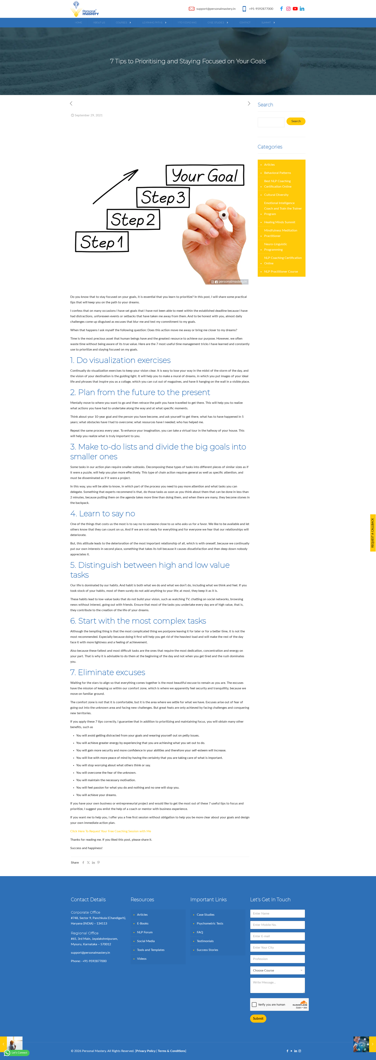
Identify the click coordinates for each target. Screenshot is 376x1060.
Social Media (146, 941)
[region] (188, 1048)
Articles (269, 164)
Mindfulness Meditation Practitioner (280, 233)
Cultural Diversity (276, 194)
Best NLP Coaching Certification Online (277, 184)
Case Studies (205, 914)
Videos (141, 958)
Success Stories (207, 950)
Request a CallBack (372, 533)
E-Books (142, 923)
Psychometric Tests (210, 923)
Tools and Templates (150, 950)
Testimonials (205, 941)
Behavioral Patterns (277, 172)
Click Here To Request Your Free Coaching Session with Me (110, 831)
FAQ (200, 932)
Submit (258, 1018)
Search (296, 121)
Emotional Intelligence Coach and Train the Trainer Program (283, 209)
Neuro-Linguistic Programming (275, 247)
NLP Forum (145, 932)
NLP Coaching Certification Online (283, 260)
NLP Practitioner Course (281, 271)
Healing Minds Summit (279, 222)
